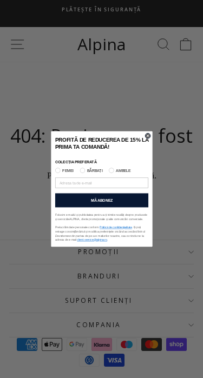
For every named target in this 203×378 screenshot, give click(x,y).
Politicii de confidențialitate (116, 227)
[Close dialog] (147, 135)
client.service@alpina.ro (92, 240)
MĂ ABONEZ (101, 200)
